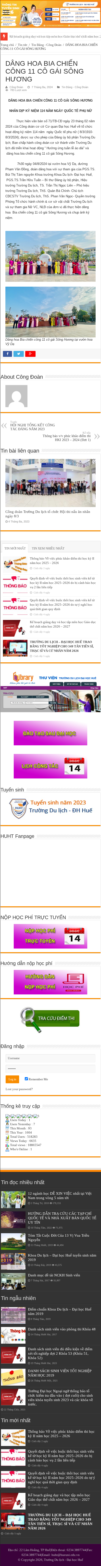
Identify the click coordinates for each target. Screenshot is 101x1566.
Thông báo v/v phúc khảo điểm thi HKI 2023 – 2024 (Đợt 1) (67, 436)
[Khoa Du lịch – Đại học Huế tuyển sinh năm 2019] (13, 1261)
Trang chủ (7, 45)
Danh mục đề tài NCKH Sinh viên (54, 1275)
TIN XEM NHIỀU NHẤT (48, 548)
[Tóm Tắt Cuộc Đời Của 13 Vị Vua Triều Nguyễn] (13, 1241)
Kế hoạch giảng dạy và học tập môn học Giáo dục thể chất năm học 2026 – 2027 (59, 1497)
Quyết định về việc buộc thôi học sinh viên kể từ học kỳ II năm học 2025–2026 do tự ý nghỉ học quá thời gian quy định (62, 604)
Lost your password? (19, 1089)
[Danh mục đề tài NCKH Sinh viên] (13, 1281)
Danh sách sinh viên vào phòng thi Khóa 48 (62, 1329)
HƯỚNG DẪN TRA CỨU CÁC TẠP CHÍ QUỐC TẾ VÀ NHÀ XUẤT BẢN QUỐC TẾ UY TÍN (62, 1217)
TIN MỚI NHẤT (15, 548)
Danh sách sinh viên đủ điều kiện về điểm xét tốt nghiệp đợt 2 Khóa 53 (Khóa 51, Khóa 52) (60, 1353)
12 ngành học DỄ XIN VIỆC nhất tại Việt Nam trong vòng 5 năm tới (59, 1195)
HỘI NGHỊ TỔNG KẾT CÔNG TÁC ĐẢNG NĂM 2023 (32, 425)
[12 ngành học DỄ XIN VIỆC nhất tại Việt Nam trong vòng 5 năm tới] (13, 1199)
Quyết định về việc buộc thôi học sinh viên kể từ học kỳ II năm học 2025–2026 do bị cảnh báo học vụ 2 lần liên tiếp (63, 582)
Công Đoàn (16, 87)
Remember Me (38, 1079)
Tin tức (22, 45)
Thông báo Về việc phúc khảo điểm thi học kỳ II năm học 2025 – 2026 (61, 1433)
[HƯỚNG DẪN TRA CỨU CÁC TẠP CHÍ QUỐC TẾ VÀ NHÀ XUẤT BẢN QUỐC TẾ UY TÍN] (13, 1219)
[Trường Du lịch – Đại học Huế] (50, 14)
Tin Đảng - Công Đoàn (46, 45)
